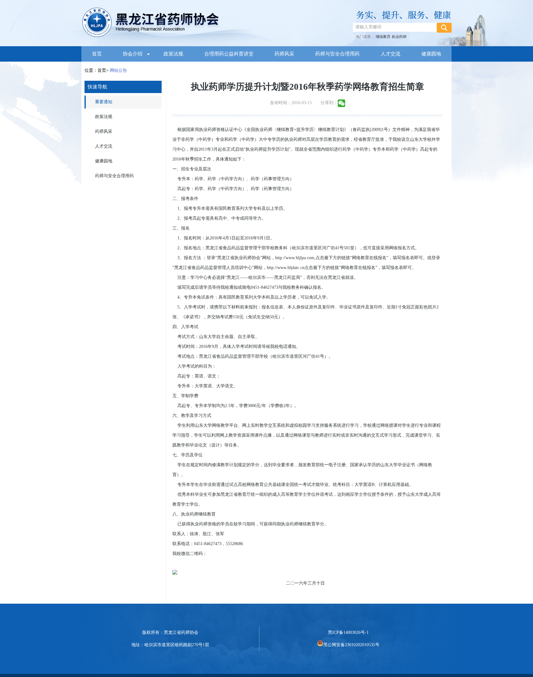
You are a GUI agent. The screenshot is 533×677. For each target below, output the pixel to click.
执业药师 (399, 37)
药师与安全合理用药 (337, 53)
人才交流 (390, 53)
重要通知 (103, 102)
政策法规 (173, 53)
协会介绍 (133, 53)
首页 (97, 53)
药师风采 (284, 53)
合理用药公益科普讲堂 (229, 53)
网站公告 (118, 70)
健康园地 (431, 53)
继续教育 (383, 37)
